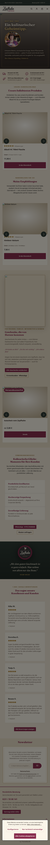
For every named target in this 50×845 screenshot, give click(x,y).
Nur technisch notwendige (32, 829)
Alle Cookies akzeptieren (25, 836)
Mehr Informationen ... (34, 824)
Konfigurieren (12, 829)
